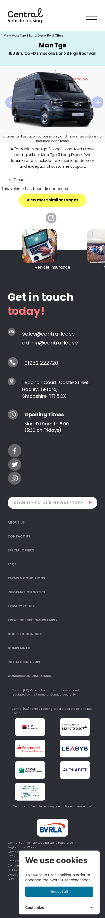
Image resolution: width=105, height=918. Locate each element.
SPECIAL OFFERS (21, 550)
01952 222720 (41, 363)
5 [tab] (67, 117)
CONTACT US (19, 536)
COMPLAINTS (19, 648)
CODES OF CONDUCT (25, 634)
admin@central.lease (50, 342)
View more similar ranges (52, 200)
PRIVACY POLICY (21, 606)
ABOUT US (16, 522)
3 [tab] (52, 117)
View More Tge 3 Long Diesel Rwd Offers (34, 35)
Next (94, 96)
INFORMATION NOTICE (27, 592)
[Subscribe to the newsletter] (91, 502)
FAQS (12, 564)
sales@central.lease (48, 333)
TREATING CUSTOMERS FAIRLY (33, 620)
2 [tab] (44, 117)
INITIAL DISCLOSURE (24, 662)
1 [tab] (37, 117)
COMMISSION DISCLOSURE (30, 676)
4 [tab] (60, 117)
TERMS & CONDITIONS (26, 578)
